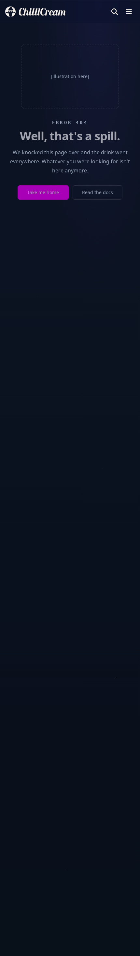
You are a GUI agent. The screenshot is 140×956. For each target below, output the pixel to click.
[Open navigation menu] (129, 11)
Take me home (43, 192)
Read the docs (97, 192)
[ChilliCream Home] (35, 11)
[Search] (114, 11)
